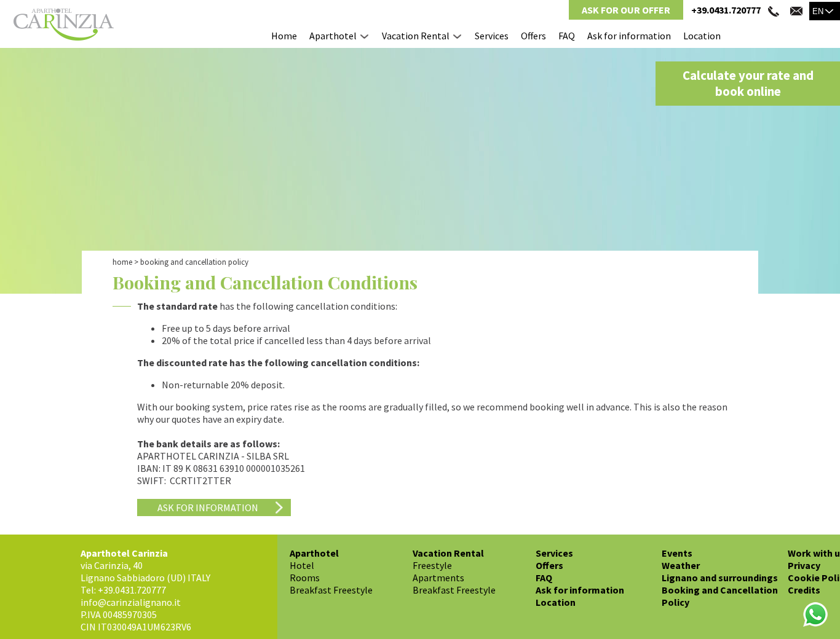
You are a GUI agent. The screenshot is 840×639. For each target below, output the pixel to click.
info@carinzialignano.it (131, 602)
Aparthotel (333, 35)
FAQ (566, 35)
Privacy (804, 565)
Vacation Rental (416, 35)
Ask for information (629, 35)
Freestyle (432, 565)
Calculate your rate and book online (748, 84)
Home (284, 35)
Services (492, 35)
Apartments (438, 577)
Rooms (305, 577)
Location (702, 35)
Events (677, 553)
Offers (533, 35)
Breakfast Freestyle (331, 590)
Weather (681, 565)
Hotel (302, 565)
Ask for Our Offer (626, 10)
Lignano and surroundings (720, 577)
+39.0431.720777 (726, 10)
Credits (804, 590)
